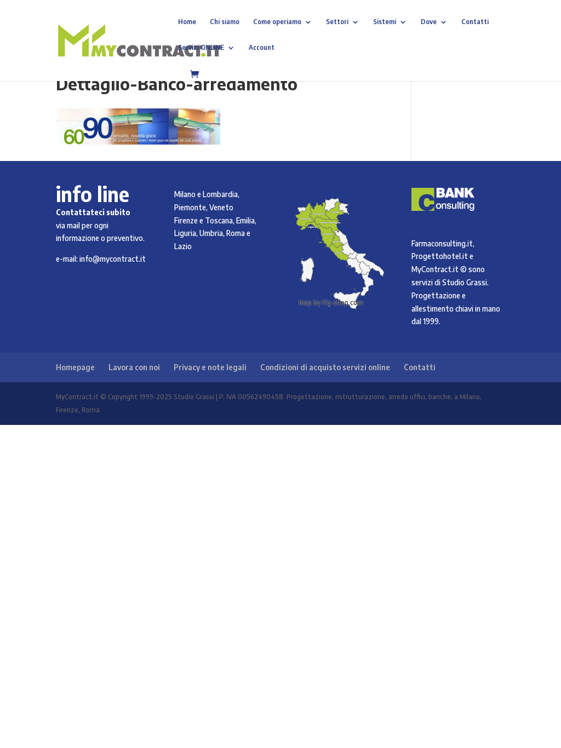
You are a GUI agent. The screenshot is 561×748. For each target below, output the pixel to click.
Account (261, 47)
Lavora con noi (134, 367)
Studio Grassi (464, 282)
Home (187, 22)
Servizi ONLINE (201, 47)
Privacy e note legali (210, 367)
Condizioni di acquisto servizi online (325, 367)
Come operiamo (277, 22)
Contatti (475, 22)
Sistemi (384, 22)
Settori (337, 22)
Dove (429, 22)
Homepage (75, 367)
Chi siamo (224, 22)
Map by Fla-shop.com (331, 302)
